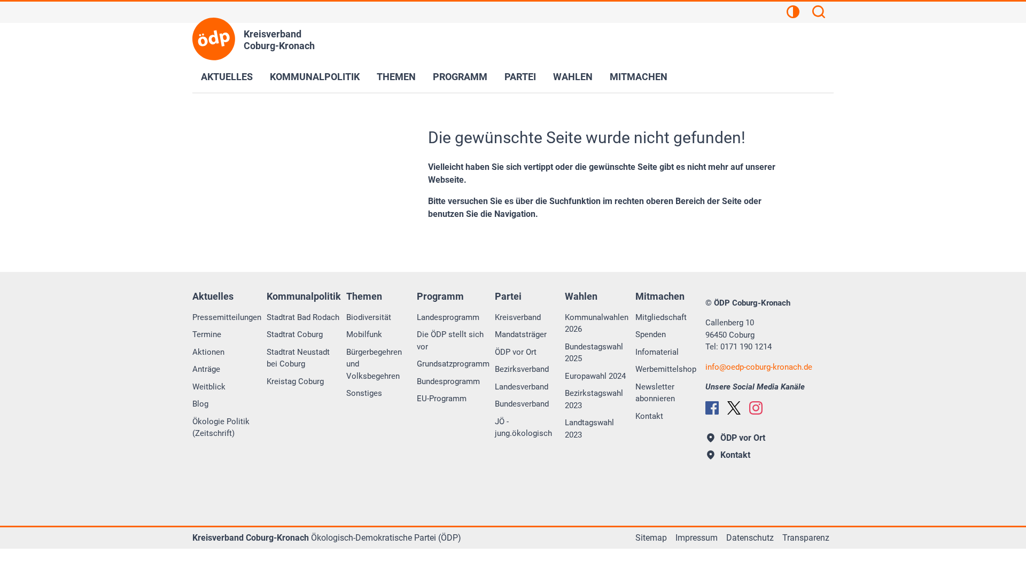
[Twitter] (734, 408)
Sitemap (651, 538)
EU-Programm (442, 398)
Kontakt (649, 416)
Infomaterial (657, 352)
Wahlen (573, 76)
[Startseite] (213, 39)
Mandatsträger (521, 334)
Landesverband (521, 387)
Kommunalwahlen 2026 (596, 323)
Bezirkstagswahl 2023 (594, 399)
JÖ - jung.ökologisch (523, 428)
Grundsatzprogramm (453, 364)
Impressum (696, 538)
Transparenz (805, 538)
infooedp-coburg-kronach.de (758, 367)
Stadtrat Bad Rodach (303, 317)
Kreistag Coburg (295, 381)
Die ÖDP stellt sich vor (450, 341)
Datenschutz (750, 538)
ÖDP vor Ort (516, 352)
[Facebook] (712, 408)
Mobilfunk (364, 334)
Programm (460, 76)
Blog (200, 404)
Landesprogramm (448, 317)
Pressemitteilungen (226, 317)
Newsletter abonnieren (655, 393)
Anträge (206, 369)
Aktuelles (227, 76)
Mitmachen (638, 76)
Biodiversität (368, 317)
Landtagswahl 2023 (589, 429)
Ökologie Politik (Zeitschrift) (221, 428)
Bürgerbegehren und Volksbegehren (374, 364)
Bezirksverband (522, 369)
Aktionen (208, 352)
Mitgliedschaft (661, 317)
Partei (520, 76)
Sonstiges (364, 393)
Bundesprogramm (448, 381)
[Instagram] (756, 408)
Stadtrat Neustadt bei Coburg (298, 358)
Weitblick (209, 387)
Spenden (650, 334)
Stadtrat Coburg (295, 334)
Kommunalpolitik (315, 76)
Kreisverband (518, 317)
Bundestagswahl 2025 (594, 353)
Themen (396, 76)
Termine (206, 334)
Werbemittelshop (665, 369)
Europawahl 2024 (595, 376)
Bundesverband (522, 404)
